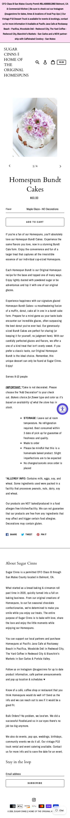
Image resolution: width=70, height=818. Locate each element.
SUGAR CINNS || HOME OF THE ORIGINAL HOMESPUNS (16, 62)
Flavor (8, 209)
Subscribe (35, 783)
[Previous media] (10, 166)
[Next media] (60, 166)
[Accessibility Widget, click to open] (62, 409)
